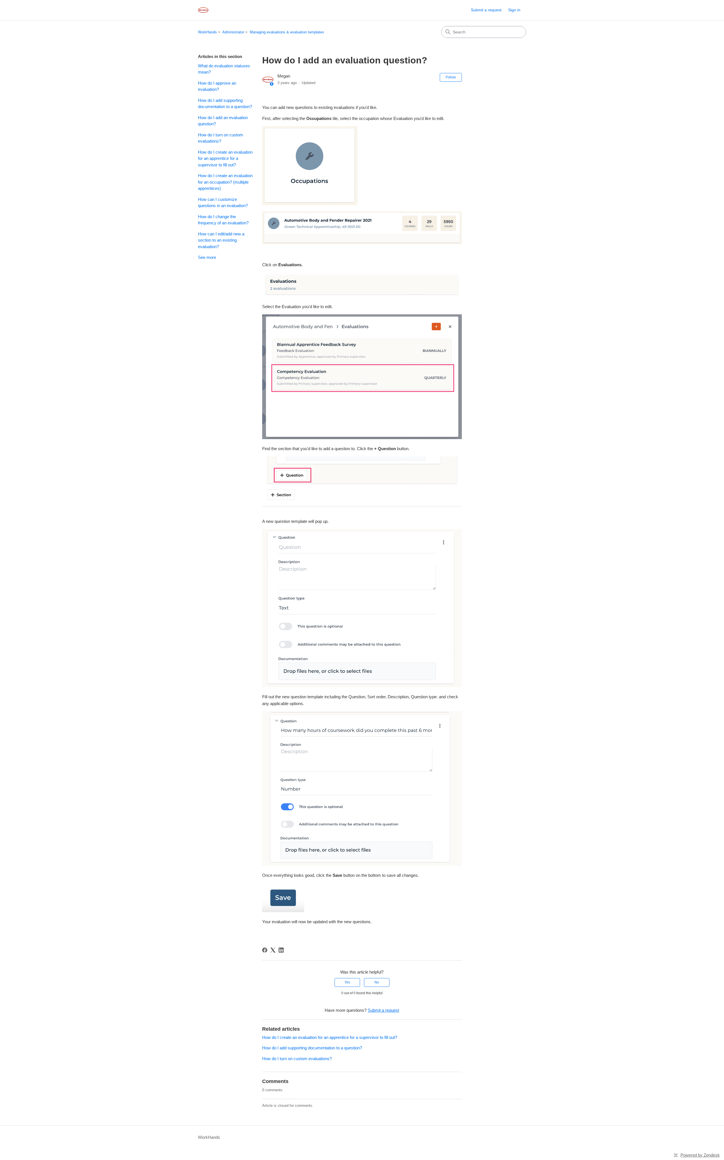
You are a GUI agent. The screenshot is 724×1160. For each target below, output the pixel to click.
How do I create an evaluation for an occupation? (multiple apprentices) (225, 182)
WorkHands (207, 32)
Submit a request (486, 10)
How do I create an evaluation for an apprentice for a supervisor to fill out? (225, 158)
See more (207, 257)
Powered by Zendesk (700, 1155)
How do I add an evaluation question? (223, 120)
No (376, 982)
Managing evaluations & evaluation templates (287, 32)
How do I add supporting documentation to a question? (225, 103)
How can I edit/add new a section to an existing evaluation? (221, 240)
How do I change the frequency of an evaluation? (223, 219)
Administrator (233, 32)
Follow (451, 77)
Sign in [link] (514, 10)
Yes (347, 982)
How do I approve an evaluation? (217, 86)
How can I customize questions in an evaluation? (223, 202)
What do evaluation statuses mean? (224, 69)
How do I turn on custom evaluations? (220, 138)
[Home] (203, 10)
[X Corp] (272, 950)
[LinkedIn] (281, 950)
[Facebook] (264, 950)
